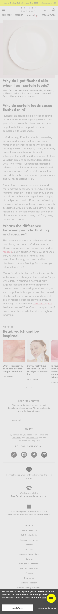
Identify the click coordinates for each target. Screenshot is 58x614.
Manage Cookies (47, 608)
